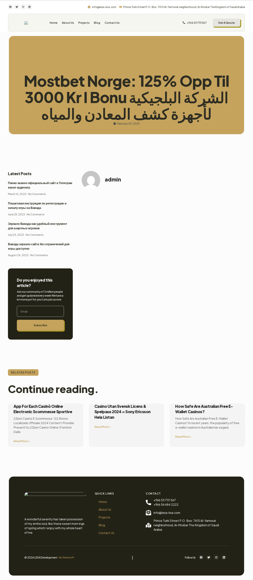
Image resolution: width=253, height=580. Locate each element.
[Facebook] (10, 6)
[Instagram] (23, 6)
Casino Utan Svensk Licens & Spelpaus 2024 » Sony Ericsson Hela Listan (122, 412)
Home (53, 22)
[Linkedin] (29, 6)
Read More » (21, 441)
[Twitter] (16, 6)
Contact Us (112, 22)
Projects (83, 22)
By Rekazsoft (66, 557)
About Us (68, 22)
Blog (97, 22)
